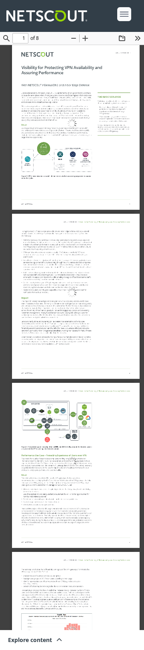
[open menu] (124, 14)
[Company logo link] (49, 16)
